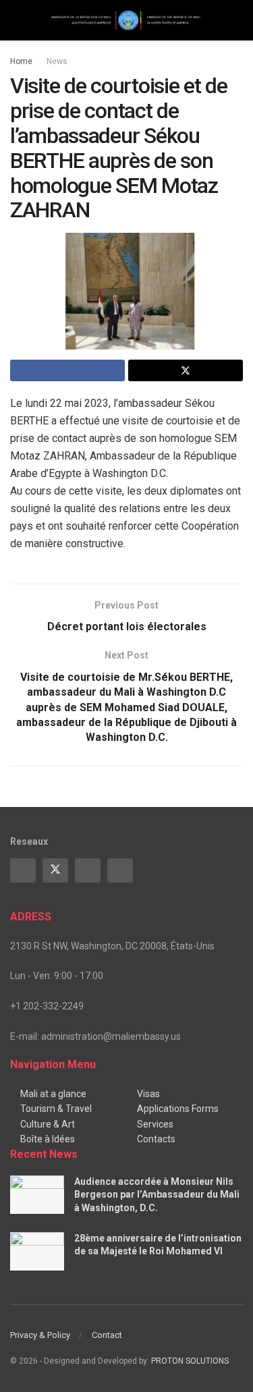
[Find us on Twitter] (55, 870)
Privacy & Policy (40, 1335)
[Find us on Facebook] (23, 870)
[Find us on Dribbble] (120, 870)
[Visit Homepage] (126, 20)
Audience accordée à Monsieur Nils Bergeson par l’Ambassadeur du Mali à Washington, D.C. (157, 1194)
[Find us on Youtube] (88, 870)
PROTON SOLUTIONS (190, 1361)
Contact (107, 1335)
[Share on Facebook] (67, 370)
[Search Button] (237, 20)
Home (21, 61)
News (57, 61)
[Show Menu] (16, 20)
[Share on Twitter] (185, 370)
